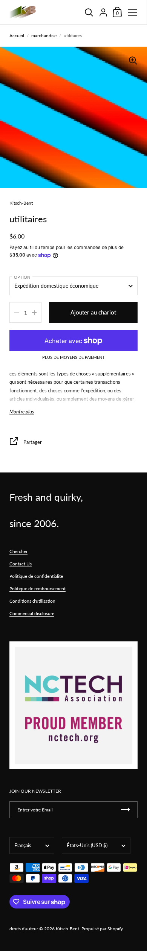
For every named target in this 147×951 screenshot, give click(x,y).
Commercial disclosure (31, 613)
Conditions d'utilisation (32, 601)
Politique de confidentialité (36, 576)
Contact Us (20, 564)
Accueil (16, 35)
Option (22, 277)
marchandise (44, 35)
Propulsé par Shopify (102, 928)
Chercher (18, 551)
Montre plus (21, 412)
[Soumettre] (125, 809)
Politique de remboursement (37, 588)
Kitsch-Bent (67, 928)
